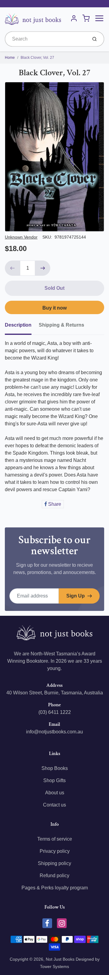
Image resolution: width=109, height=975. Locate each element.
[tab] (22, 327)
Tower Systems (54, 966)
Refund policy (54, 875)
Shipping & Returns (61, 325)
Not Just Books (60, 959)
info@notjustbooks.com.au (54, 731)
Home (10, 57)
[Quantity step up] (42, 268)
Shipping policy (54, 863)
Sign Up (75, 595)
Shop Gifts (54, 780)
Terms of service (54, 839)
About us (54, 792)
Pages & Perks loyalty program (54, 887)
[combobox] (45, 39)
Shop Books (54, 768)
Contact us (54, 804)
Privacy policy (55, 851)
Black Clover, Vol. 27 (37, 57)
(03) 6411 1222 (54, 712)
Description (18, 325)
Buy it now (54, 307)
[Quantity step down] (12, 268)
